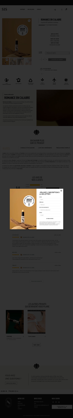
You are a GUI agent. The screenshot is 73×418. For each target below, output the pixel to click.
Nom (40, 197)
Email (40, 212)
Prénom (41, 202)
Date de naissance (44, 207)
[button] (61, 190)
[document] (36, 209)
